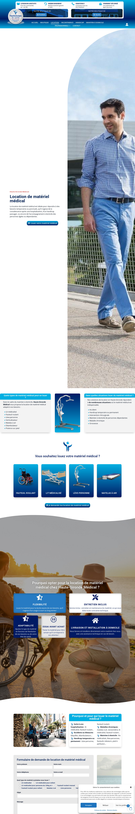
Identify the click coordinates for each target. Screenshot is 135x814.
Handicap (80, 23)
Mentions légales (112, 810)
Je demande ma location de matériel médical (69, 505)
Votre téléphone (23, 772)
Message (20, 802)
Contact (76, 26)
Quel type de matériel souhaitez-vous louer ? (33, 780)
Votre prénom (22, 764)
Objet (19, 792)
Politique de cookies (100, 810)
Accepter (88, 805)
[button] (131, 787)
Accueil (35, 23)
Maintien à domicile (95, 23)
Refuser (105, 805)
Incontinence (67, 23)
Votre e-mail (58, 772)
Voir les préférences (123, 805)
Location (55, 23)
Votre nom (57, 764)
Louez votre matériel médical (44, 223)
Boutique (44, 23)
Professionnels (61, 26)
